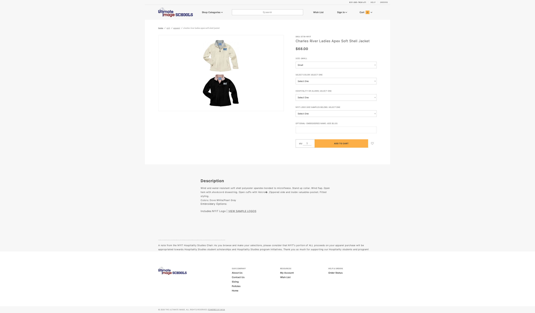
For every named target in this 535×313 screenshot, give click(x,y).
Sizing (235, 281)
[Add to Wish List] (372, 143)
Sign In (341, 12)
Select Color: (309, 75)
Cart (364, 12)
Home (235, 290)
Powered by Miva (216, 310)
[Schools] (175, 12)
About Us (237, 272)
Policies (236, 286)
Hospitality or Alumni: (314, 91)
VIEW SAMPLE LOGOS (242, 211)
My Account (287, 272)
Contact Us (238, 277)
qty (300, 143)
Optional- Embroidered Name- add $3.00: (317, 123)
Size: (301, 58)
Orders (384, 2)
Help (373, 2)
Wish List (318, 12)
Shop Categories (211, 12)
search (268, 12)
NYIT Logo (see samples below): (318, 107)
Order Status (335, 272)
